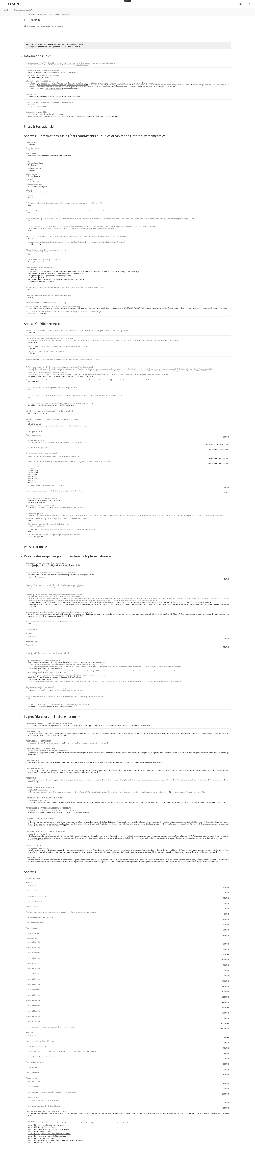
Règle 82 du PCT (71, 810)
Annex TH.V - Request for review (39, 1131)
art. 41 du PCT (43, 790)
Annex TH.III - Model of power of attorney (43, 1127)
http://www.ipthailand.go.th (37, 192)
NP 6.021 (95, 802)
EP (35, 413)
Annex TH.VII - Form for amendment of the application (47, 1136)
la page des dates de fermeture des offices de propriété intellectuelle (93, 116)
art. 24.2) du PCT (33, 810)
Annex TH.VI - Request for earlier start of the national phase (49, 1134)
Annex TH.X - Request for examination (41, 1142)
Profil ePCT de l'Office (72, 96)
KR (40, 413)
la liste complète (43, 106)
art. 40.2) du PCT (45, 834)
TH (29, 150)
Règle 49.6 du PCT (58, 810)
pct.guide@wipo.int (82, 65)
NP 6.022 (62, 812)
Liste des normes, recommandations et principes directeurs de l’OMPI (62, 85)
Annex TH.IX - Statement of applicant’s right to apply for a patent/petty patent (56, 1140)
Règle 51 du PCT (43, 800)
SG (43, 413)
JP (37, 413)
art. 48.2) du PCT (45, 810)
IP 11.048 (204, 515)
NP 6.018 (87, 802)
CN (32, 413)
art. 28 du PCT (32, 790)
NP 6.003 (49, 735)
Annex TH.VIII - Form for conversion (41, 1138)
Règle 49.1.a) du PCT (45, 848)
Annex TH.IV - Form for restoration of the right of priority (48, 1129)
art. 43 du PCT (32, 848)
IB (28, 238)
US (47, 413)
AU (29, 413)
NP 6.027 (70, 812)
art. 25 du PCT (32, 800)
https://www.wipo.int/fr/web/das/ (103, 228)
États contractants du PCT (54, 89)
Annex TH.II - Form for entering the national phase (46, 1125)
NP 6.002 (40, 735)
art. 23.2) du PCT (33, 834)
